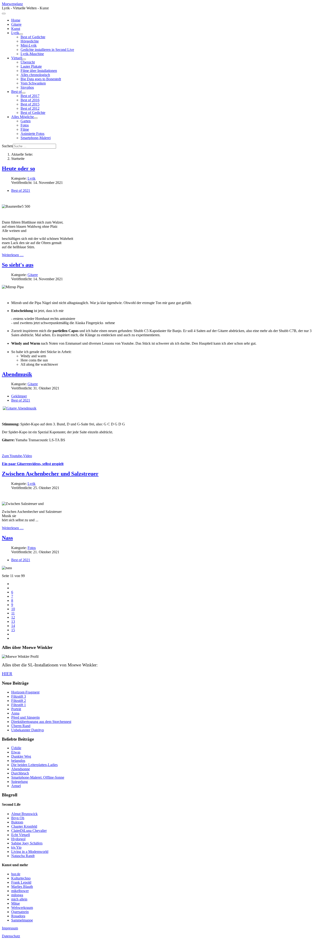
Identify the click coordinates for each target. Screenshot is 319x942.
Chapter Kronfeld (24, 826)
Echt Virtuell (20, 835)
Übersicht (28, 62)
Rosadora (18, 916)
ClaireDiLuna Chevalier (29, 831)
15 (13, 630)
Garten (26, 121)
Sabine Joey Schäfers (27, 843)
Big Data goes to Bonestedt (41, 79)
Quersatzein (20, 912)
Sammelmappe (22, 920)
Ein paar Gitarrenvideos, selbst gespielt (33, 464)
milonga (17, 895)
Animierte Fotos (32, 134)
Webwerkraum (22, 908)
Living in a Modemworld (29, 852)
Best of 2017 (30, 96)
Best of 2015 (30, 104)
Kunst (15, 29)
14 (13, 626)
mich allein (19, 899)
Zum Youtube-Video (17, 456)
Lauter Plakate (31, 66)
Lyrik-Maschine (32, 54)
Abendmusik (17, 374)
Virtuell (16, 58)
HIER (7, 673)
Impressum (10, 928)
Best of (16, 92)
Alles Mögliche (22, 117)
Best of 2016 (30, 100)
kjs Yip (16, 847)
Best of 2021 (20, 191)
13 (13, 621)
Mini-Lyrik (29, 45)
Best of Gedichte (33, 37)
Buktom (17, 822)
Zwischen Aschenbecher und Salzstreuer (50, 474)
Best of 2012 (30, 108)
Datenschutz (11, 936)
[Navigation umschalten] (4, 13)
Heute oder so (18, 168)
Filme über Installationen (39, 71)
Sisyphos (27, 87)
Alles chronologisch (35, 75)
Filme (25, 129)
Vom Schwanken (33, 83)
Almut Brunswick (24, 814)
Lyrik (15, 33)
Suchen (7, 146)
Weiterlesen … (13, 255)
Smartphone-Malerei (36, 138)
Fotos (25, 125)
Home (15, 20)
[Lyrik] (21, 34)
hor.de (15, 874)
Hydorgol (18, 839)
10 (13, 609)
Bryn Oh (17, 818)
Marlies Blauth (22, 887)
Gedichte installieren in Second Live (47, 50)
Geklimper (19, 396)
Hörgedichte (30, 41)
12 (13, 617)
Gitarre (16, 24)
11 (13, 613)
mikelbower (20, 891)
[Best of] (23, 93)
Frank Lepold (21, 882)
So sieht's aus (17, 265)
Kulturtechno (21, 878)
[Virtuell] (24, 59)
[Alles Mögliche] (36, 118)
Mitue (15, 903)
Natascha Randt (23, 856)
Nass (7, 538)
